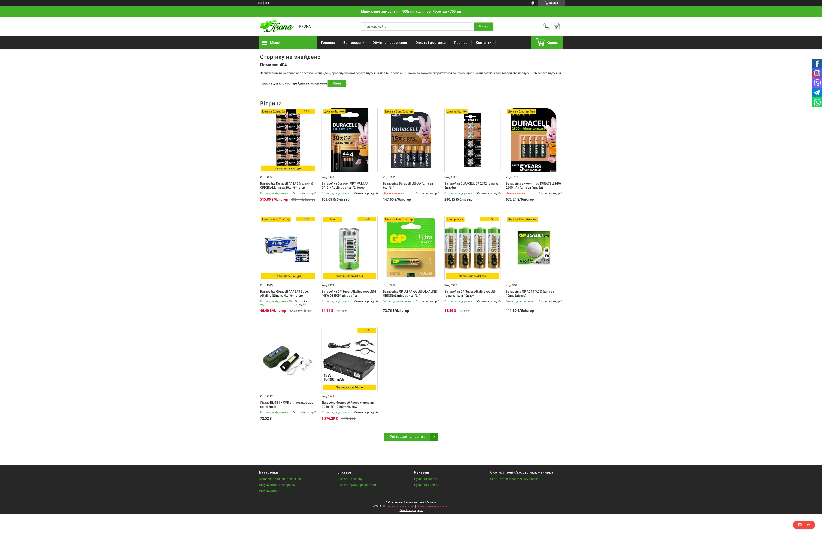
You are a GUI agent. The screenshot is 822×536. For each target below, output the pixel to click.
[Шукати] (483, 26)
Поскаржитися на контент (399, 506)
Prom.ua (431, 502)
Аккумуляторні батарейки (277, 485)
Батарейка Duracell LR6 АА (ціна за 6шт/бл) (408, 186)
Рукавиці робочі (425, 479)
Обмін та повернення (389, 43)
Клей (337, 83)
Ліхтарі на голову (350, 479)
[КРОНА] (277, 26)
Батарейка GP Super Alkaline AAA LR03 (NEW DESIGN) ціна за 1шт (349, 294)
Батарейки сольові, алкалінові (280, 479)
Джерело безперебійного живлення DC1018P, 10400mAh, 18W (348, 405)
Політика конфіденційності (433, 506)
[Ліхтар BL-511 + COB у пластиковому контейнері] (288, 359)
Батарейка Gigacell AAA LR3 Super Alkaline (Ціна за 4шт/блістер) (284, 294)
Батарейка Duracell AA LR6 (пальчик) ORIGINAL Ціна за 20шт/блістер (286, 186)
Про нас (460, 43)
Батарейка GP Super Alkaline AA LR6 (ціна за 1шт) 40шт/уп (470, 294)
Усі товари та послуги (408, 437)
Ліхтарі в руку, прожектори (357, 485)
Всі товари (352, 43)
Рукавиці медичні (426, 485)
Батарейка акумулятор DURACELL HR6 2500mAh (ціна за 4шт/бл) (533, 186)
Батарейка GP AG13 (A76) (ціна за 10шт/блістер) (530, 294)
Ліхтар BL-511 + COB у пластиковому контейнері (286, 405)
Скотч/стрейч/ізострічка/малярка (514, 479)
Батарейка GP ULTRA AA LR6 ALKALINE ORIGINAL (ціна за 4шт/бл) (410, 294)
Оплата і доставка (430, 43)
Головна (328, 43)
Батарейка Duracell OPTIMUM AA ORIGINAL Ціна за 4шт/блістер (345, 186)
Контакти (483, 43)
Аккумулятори (269, 490)
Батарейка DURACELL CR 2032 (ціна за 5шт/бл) (471, 186)
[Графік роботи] (557, 26)
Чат (807, 525)
